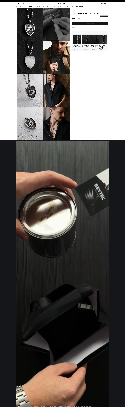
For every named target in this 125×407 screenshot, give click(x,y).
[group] (77, 39)
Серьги (53, 6)
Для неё (25, 3)
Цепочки (45, 6)
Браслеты (30, 6)
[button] (106, 33)
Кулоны (22, 6)
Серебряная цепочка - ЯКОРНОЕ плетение (86, 46)
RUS (102, 3)
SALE (17, 6)
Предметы (60, 6)
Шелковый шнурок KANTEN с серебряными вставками (102, 47)
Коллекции (70, 6)
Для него (20, 3)
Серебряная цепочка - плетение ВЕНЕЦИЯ (77, 46)
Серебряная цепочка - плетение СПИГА (94, 46)
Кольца (38, 6)
